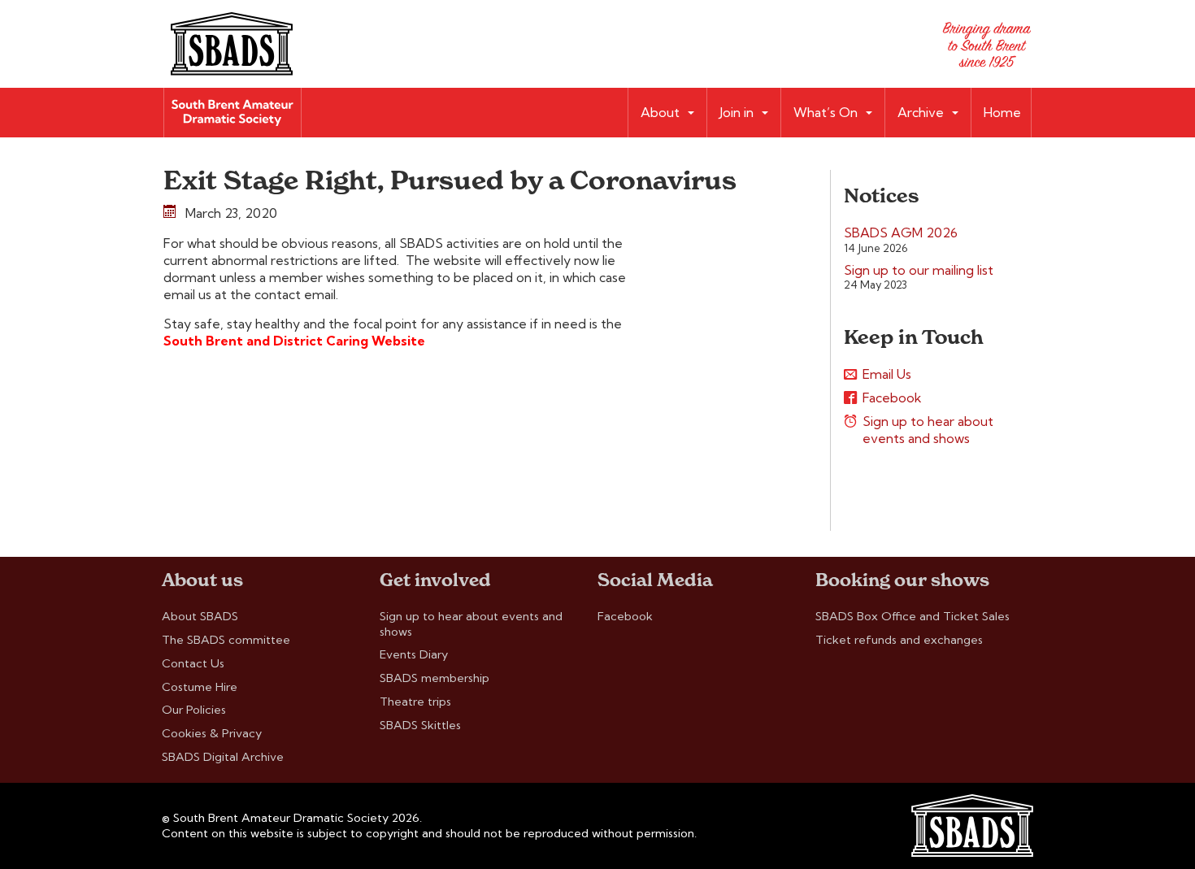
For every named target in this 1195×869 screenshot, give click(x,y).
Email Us (887, 374)
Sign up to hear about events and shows (928, 429)
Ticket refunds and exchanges (899, 639)
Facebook (892, 397)
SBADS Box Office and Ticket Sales (912, 616)
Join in (736, 112)
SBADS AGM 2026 (901, 232)
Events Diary (414, 654)
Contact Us (193, 663)
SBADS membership (434, 678)
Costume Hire (199, 687)
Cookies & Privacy (212, 733)
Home (1002, 112)
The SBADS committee (226, 639)
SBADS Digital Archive (223, 757)
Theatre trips (415, 701)
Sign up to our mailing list (918, 270)
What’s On (825, 112)
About (660, 112)
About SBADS (200, 616)
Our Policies (194, 709)
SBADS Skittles (420, 725)
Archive (920, 112)
